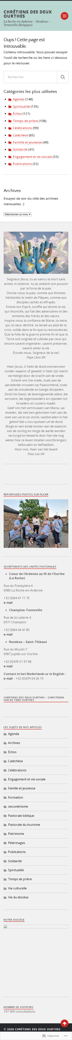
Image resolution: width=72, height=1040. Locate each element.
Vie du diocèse (18, 897)
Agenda (19, 99)
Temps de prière (25, 121)
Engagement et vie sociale (32, 156)
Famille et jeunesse (27, 142)
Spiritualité (21, 106)
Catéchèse (20, 135)
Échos (17, 113)
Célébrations (22, 128)
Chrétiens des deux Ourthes (28, 14)
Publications (22, 164)
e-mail (8, 602)
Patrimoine (16, 834)
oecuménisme (18, 806)
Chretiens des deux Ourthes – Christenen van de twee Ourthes (34, 699)
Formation (15, 797)
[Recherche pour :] (36, 77)
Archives (14, 743)
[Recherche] (62, 77)
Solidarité (20, 149)
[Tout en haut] (64, 1023)
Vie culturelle (17, 888)
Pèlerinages (16, 843)
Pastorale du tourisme (24, 825)
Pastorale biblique (21, 816)
